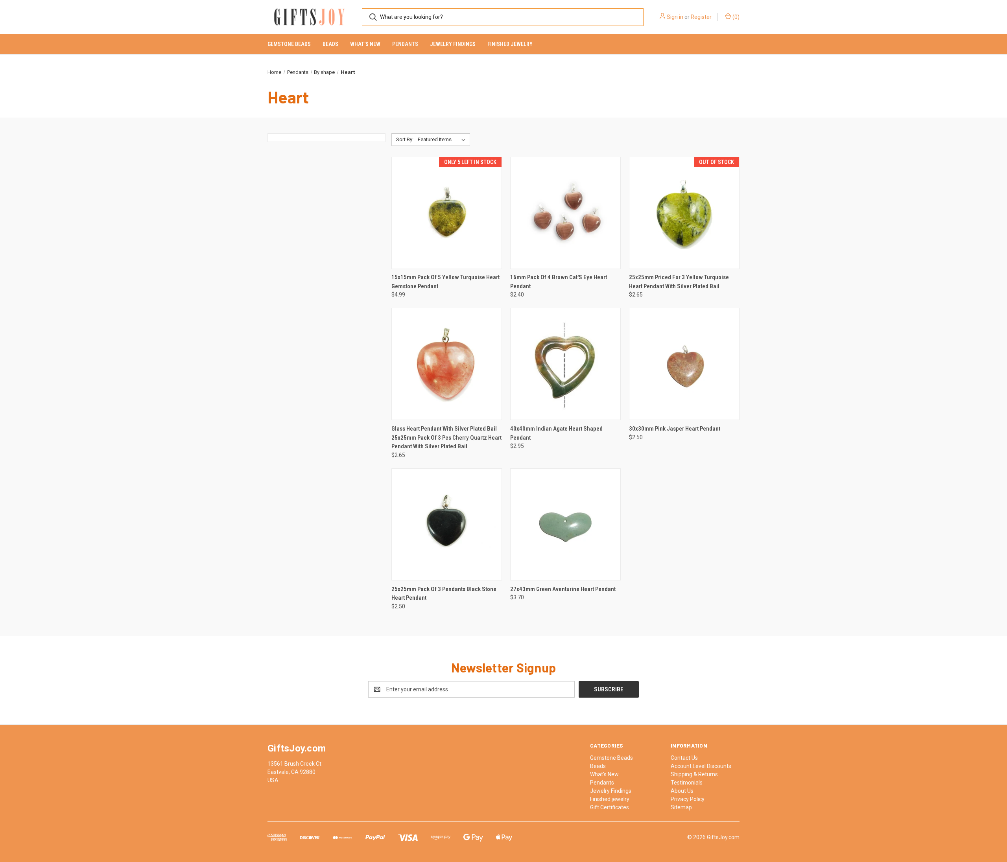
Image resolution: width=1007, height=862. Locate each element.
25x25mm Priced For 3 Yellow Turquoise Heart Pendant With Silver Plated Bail (679, 282)
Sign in (675, 17)
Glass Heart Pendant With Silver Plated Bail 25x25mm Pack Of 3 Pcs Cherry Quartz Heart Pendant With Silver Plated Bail (446, 437)
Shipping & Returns (694, 774)
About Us (682, 791)
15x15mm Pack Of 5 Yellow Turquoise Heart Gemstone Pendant (445, 282)
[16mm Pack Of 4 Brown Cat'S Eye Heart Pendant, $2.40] (565, 212)
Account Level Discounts (701, 766)
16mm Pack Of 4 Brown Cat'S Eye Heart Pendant (558, 282)
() (735, 17)
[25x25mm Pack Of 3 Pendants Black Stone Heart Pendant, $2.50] (446, 524)
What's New (365, 44)
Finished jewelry (510, 44)
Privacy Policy (688, 799)
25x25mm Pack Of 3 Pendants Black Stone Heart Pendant (443, 594)
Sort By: (404, 139)
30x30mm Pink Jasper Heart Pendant (674, 428)
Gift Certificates (609, 807)
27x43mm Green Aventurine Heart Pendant (563, 589)
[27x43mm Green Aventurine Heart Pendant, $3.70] (565, 524)
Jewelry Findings (453, 44)
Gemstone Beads (289, 44)
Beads (330, 44)
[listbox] (443, 140)
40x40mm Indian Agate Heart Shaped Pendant (556, 433)
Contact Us (684, 758)
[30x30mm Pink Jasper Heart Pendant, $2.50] (684, 363)
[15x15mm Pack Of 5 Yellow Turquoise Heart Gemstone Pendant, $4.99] (446, 212)
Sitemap (681, 807)
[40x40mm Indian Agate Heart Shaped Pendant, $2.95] (565, 363)
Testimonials (687, 782)
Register (701, 17)
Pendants (405, 44)
